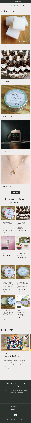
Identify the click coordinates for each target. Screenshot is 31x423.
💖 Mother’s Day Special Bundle (21, 253)
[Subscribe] (26, 397)
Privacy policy (17, 419)
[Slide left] (12, 376)
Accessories (7, 186)
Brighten (6, 82)
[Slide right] (18, 376)
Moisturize (6, 117)
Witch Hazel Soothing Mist (8, 253)
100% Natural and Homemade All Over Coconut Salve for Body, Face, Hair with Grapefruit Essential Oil (8, 225)
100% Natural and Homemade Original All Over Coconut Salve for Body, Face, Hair (8, 313)
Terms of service (24, 419)
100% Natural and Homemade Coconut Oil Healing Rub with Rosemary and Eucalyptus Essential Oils (22, 284)
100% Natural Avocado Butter (21, 311)
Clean (5, 47)
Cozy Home (7, 151)
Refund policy (10, 419)
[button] (3, 5)
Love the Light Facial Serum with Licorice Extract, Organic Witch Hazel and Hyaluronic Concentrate (22, 225)
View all (15, 192)
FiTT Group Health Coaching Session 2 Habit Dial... (14, 355)
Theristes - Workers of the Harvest (15, 417)
